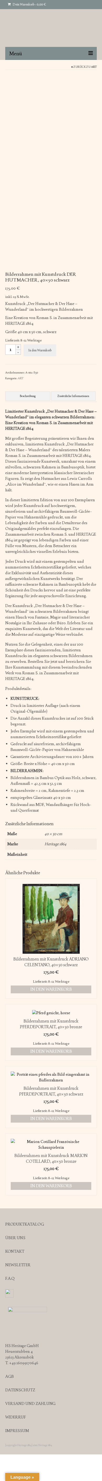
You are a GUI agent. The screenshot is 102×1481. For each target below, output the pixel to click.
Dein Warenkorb (29, 4)
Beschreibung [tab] (28, 396)
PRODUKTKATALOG (24, 1224)
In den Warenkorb (40, 350)
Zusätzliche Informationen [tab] (73, 396)
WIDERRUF (15, 1417)
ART (94, 67)
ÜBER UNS (15, 1237)
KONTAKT (14, 1251)
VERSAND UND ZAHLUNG (30, 1403)
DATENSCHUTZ (20, 1389)
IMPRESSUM (17, 1430)
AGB (9, 1376)
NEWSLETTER (18, 1264)
